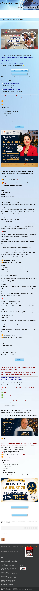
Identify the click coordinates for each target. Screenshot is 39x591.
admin (3, 521)
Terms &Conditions (22, 561)
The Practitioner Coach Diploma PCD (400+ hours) (8, 566)
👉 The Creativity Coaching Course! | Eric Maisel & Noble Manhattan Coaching (10, 574)
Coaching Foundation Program (6, 576)
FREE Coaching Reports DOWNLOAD (7, 584)
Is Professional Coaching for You (6, 581)
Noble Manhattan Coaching (5, 569)
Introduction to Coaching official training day (8, 580)
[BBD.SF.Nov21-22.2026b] (19, 39)
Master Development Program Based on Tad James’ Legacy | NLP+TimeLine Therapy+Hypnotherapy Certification (9, 563)
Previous (36, 24)
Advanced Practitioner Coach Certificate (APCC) (8, 577)
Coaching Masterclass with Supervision (24, 521)
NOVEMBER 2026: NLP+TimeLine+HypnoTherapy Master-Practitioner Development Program (9, 559)
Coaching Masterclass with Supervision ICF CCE (8, 568)
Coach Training (17, 521)
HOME (2, 557)
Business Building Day (12, 521)
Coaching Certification (4, 572)
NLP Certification (32, 521)
